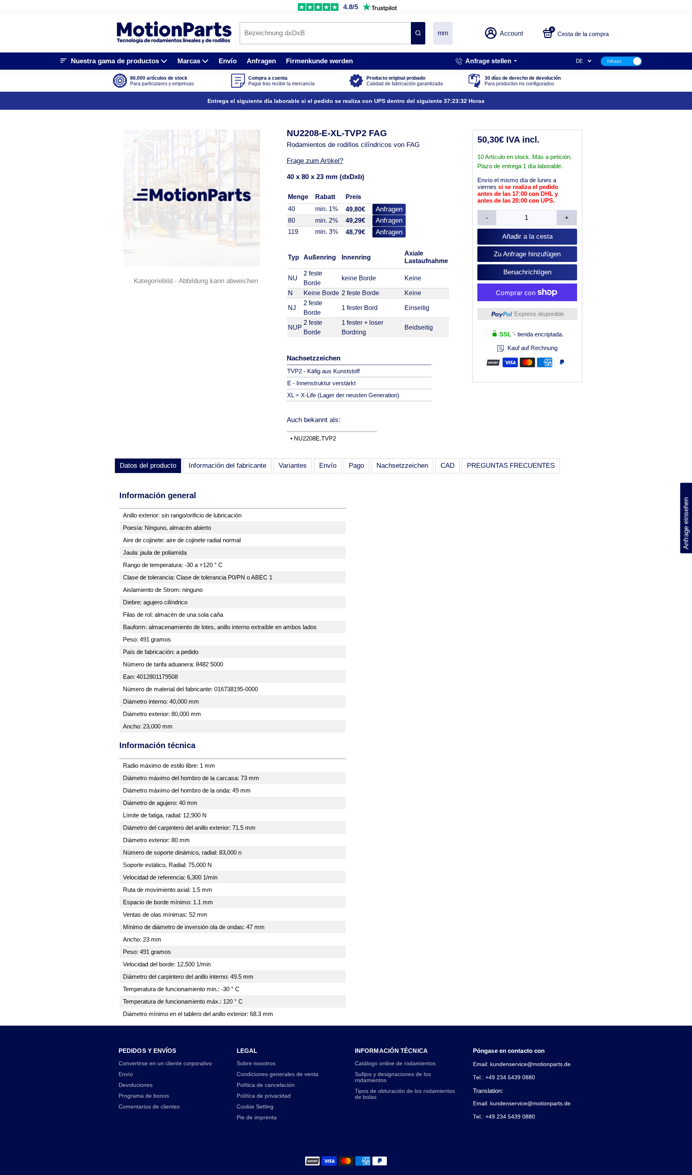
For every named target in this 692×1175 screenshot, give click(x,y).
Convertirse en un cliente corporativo (165, 1063)
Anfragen (261, 61)
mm (443, 33)
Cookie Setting (255, 1107)
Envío (228, 61)
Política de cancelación (266, 1085)
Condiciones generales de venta (277, 1074)
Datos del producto (148, 465)
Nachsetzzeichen (402, 465)
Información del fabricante (227, 465)
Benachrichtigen (527, 272)
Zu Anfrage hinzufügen (527, 254)
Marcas (188, 61)
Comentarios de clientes (149, 1107)
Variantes (293, 465)
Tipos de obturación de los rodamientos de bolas (405, 1094)
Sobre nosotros (256, 1063)
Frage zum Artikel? (315, 161)
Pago (356, 465)
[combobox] (324, 33)
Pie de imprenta (257, 1118)
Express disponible (539, 313)
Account (511, 33)
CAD (448, 465)
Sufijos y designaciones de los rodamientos (393, 1077)
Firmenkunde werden (319, 61)
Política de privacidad (264, 1096)
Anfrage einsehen (686, 518)
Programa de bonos (144, 1096)
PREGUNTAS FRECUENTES (511, 465)
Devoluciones (136, 1085)
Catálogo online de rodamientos (395, 1063)
